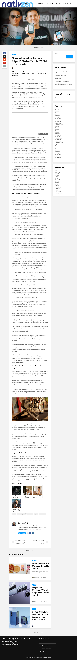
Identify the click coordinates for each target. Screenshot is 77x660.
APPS (34, 3)
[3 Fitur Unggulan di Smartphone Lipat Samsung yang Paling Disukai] (19, 617)
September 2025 (59, 124)
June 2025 (57, 129)
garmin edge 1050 (22, 514)
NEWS (56, 184)
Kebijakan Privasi (44, 645)
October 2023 (58, 159)
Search (56, 53)
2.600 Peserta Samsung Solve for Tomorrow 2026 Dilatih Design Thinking (63, 81)
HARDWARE (41, 3)
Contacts (42, 651)
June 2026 (57, 111)
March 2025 (57, 133)
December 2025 (58, 120)
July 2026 (57, 109)
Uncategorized (58, 193)
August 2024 (58, 144)
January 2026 (58, 118)
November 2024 (58, 139)
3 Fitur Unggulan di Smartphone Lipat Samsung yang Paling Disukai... (40, 616)
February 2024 (58, 153)
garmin (14, 514)
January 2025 (58, 136)
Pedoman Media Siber (45, 648)
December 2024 (58, 138)
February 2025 (58, 135)
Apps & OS (57, 172)
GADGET (27, 3)
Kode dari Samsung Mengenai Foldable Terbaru (40, 566)
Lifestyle (57, 182)
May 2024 (57, 148)
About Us (42, 642)
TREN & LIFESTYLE (59, 191)
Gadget (14, 54)
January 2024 (58, 154)
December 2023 (58, 156)
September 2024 (59, 142)
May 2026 (57, 112)
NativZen (40, 657)
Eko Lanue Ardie (17, 67)
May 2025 (57, 130)
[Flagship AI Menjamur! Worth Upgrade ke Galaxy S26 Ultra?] (19, 592)
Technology (57, 188)
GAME (56, 178)
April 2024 (57, 150)
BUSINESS (50, 3)
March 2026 (57, 115)
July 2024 (57, 145)
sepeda (36, 514)
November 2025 (58, 121)
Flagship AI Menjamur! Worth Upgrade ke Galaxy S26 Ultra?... (40, 591)
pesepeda (30, 514)
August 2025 (58, 126)
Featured (57, 175)
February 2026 (58, 117)
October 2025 (58, 123)
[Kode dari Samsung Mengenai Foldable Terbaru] (19, 568)
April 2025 (57, 132)
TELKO (56, 190)
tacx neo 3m (42, 514)
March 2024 (57, 151)
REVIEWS (58, 3)
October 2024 (58, 141)
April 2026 (57, 114)
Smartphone (58, 187)
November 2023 (58, 157)
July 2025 (57, 127)
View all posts (22, 533)
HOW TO (65, 3)
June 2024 (57, 147)
